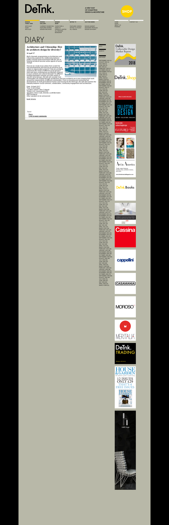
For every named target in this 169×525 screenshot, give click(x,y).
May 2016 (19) (103, 130)
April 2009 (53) (103, 264)
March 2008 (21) (104, 285)
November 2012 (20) (105, 196)
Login (31, 116)
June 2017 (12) (103, 109)
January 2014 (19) (104, 174)
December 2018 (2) (105, 81)
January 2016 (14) (104, 136)
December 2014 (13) (105, 157)
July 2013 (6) (103, 184)
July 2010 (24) (103, 241)
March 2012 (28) (104, 209)
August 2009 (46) (104, 258)
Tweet (29, 112)
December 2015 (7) (105, 138)
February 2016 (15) (105, 135)
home (116, 22)
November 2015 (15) (105, 139)
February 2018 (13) (105, 97)
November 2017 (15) (105, 101)
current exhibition (47, 26)
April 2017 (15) (103, 112)
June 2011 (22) (103, 223)
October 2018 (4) (104, 84)
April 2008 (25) (103, 283)
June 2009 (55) (103, 261)
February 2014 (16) (105, 173)
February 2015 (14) (105, 154)
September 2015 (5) (105, 143)
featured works (46, 27)
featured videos (75, 26)
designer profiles (91, 27)
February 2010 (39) (105, 249)
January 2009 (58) (104, 269)
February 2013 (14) (105, 192)
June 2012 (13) (103, 204)
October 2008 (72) (105, 274)
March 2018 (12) (104, 95)
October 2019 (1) (104, 70)
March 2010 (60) (104, 247)
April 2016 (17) (103, 131)
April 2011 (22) (103, 226)
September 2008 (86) (105, 275)
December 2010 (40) (105, 233)
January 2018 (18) (104, 98)
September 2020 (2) (105, 60)
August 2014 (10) (104, 163)
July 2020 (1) (103, 63)
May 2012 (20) (103, 206)
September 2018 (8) (105, 86)
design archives (45, 29)
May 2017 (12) (103, 111)
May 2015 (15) (103, 149)
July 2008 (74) (103, 279)
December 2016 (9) (105, 119)
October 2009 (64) (105, 255)
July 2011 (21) (103, 222)
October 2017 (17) (105, 103)
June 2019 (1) (103, 74)
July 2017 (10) (103, 108)
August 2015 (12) (104, 144)
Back (100, 46)
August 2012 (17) (104, 201)
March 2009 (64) (104, 266)
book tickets (31, 99)
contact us (134, 22)
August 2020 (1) (104, 62)
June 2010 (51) (103, 242)
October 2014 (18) (105, 160)
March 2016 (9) (104, 133)
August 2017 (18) (104, 106)
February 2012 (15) (105, 211)
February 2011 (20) (105, 230)
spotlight (28, 26)
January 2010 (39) (104, 250)
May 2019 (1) (102, 76)
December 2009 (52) (105, 252)
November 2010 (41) (105, 234)
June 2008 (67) (103, 280)
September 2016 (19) (105, 124)
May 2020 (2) (102, 67)
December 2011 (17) (105, 214)
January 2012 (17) (104, 212)
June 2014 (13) (103, 166)
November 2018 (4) (105, 82)
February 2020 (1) (105, 68)
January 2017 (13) (104, 117)
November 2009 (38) (105, 253)
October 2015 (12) (105, 141)
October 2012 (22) (105, 198)
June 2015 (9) (103, 147)
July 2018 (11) (103, 89)
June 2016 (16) (103, 128)
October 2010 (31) (105, 236)
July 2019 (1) (103, 73)
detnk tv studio (75, 27)
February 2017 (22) (105, 116)
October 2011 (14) (105, 217)
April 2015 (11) (103, 150)
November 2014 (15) (105, 158)
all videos (73, 29)
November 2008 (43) (105, 272)
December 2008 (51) (105, 271)
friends (117, 26)
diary (27, 27)
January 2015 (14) (104, 155)
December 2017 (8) (105, 100)
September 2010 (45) (105, 237)
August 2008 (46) (104, 277)
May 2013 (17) (103, 187)
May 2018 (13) (103, 92)
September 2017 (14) (105, 105)
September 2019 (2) (105, 71)
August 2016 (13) (104, 125)
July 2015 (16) (103, 146)
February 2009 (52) (105, 268)
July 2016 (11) (103, 127)
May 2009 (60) (103, 263)
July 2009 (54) (103, 260)
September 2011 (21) (105, 218)
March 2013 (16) (104, 190)
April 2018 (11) (103, 93)
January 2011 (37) (104, 231)
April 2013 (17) (103, 188)
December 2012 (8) (105, 195)
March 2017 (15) (104, 114)
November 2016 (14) (105, 120)
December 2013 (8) (105, 176)
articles (28, 29)
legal (116, 23)
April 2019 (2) (103, 78)
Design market (90, 26)
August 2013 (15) (104, 182)
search (101, 51)
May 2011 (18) (103, 225)
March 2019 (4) (104, 79)
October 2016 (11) (105, 122)
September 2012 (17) (105, 200)
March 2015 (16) (104, 152)
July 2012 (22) (103, 203)
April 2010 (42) (103, 245)
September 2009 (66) (105, 256)
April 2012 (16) (103, 207)
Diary (31, 114)
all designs (59, 31)
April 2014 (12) (103, 169)
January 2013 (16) (104, 193)
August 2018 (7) (104, 87)
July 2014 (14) (103, 165)
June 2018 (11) (103, 90)
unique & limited (60, 29)
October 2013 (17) (105, 179)
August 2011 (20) (104, 220)
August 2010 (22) (104, 239)
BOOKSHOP (58, 32)
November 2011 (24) (105, 215)
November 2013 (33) (105, 177)
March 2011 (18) (104, 228)
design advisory (90, 29)
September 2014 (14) (105, 162)
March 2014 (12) (104, 171)
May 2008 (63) (103, 282)
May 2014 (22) (103, 168)
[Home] (65, 17)
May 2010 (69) (103, 244)
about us (118, 25)
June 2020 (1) (103, 65)
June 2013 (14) (103, 185)
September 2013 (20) (105, 181)
